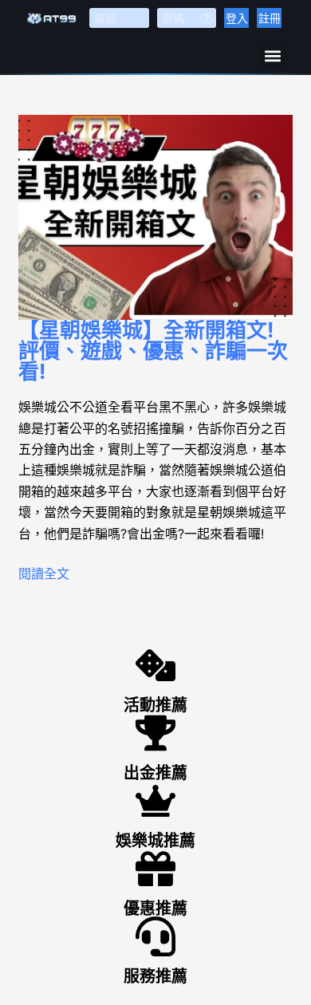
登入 (237, 18)
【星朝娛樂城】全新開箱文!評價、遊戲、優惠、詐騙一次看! (153, 350)
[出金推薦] (155, 733)
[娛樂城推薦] (155, 801)
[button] (273, 55)
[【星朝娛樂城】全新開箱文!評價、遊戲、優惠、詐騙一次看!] (155, 217)
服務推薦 (155, 976)
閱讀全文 (43, 573)
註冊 (269, 18)
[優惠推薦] (155, 869)
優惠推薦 (155, 908)
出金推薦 (155, 772)
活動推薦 (155, 705)
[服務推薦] (155, 936)
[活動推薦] (155, 665)
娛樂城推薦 (155, 840)
